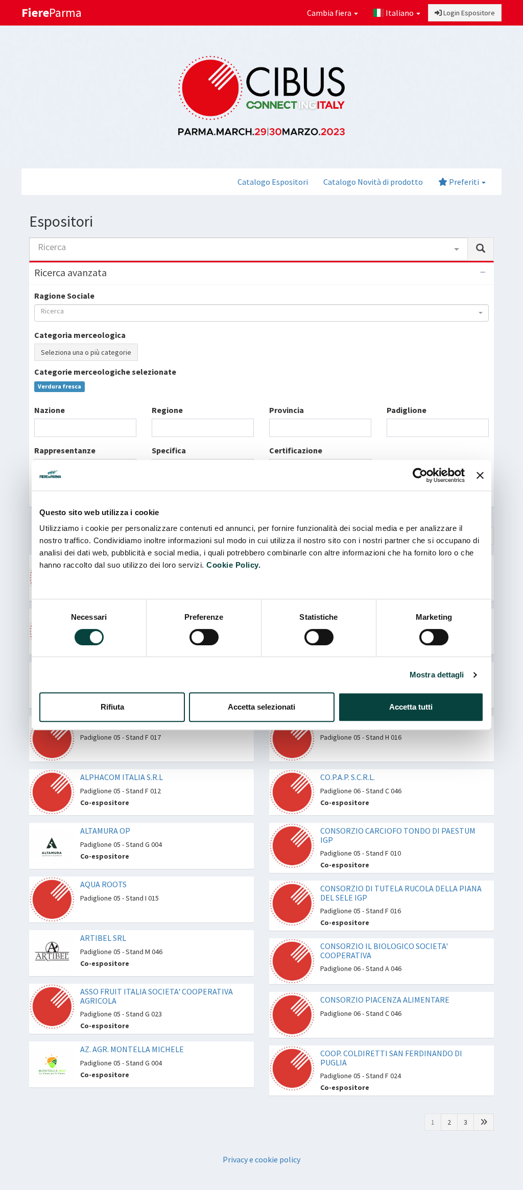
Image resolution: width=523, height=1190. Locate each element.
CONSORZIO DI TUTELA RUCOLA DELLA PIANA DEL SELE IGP (401, 893)
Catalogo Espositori (272, 182)
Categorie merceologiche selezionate (105, 372)
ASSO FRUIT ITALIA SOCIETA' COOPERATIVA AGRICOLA (156, 996)
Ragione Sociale (64, 295)
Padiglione (406, 410)
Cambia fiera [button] (330, 13)
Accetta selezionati (261, 706)
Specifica (169, 450)
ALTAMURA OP (105, 830)
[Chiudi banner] (480, 475)
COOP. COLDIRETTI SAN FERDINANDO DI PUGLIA (391, 1057)
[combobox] (248, 249)
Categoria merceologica (80, 335)
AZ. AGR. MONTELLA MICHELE (132, 1049)
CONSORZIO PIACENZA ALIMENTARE (384, 999)
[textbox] (40, 427)
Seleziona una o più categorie (86, 352)
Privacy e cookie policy (261, 1159)
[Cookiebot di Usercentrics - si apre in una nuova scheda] (420, 475)
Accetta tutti (411, 706)
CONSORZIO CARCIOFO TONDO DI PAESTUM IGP (398, 835)
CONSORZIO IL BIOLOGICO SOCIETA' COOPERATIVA (384, 950)
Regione (167, 410)
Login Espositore (468, 12)
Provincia (286, 410)
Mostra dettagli (437, 674)
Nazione (49, 410)
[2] (483, 1122)
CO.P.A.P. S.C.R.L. (347, 777)
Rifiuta (112, 706)
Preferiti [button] (464, 182)
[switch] (204, 637)
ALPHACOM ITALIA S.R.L (121, 777)
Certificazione (295, 450)
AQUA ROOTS (103, 884)
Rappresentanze (65, 450)
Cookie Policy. (233, 565)
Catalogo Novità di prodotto (373, 182)
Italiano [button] (399, 13)
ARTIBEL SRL (103, 938)
